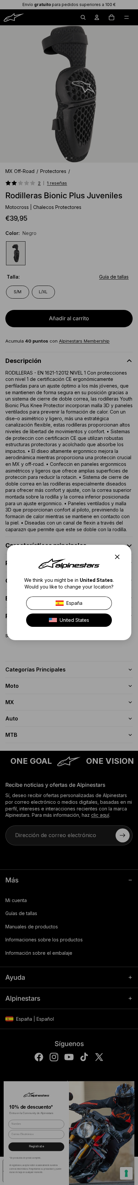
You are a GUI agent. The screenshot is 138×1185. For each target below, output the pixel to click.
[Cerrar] (119, 557)
